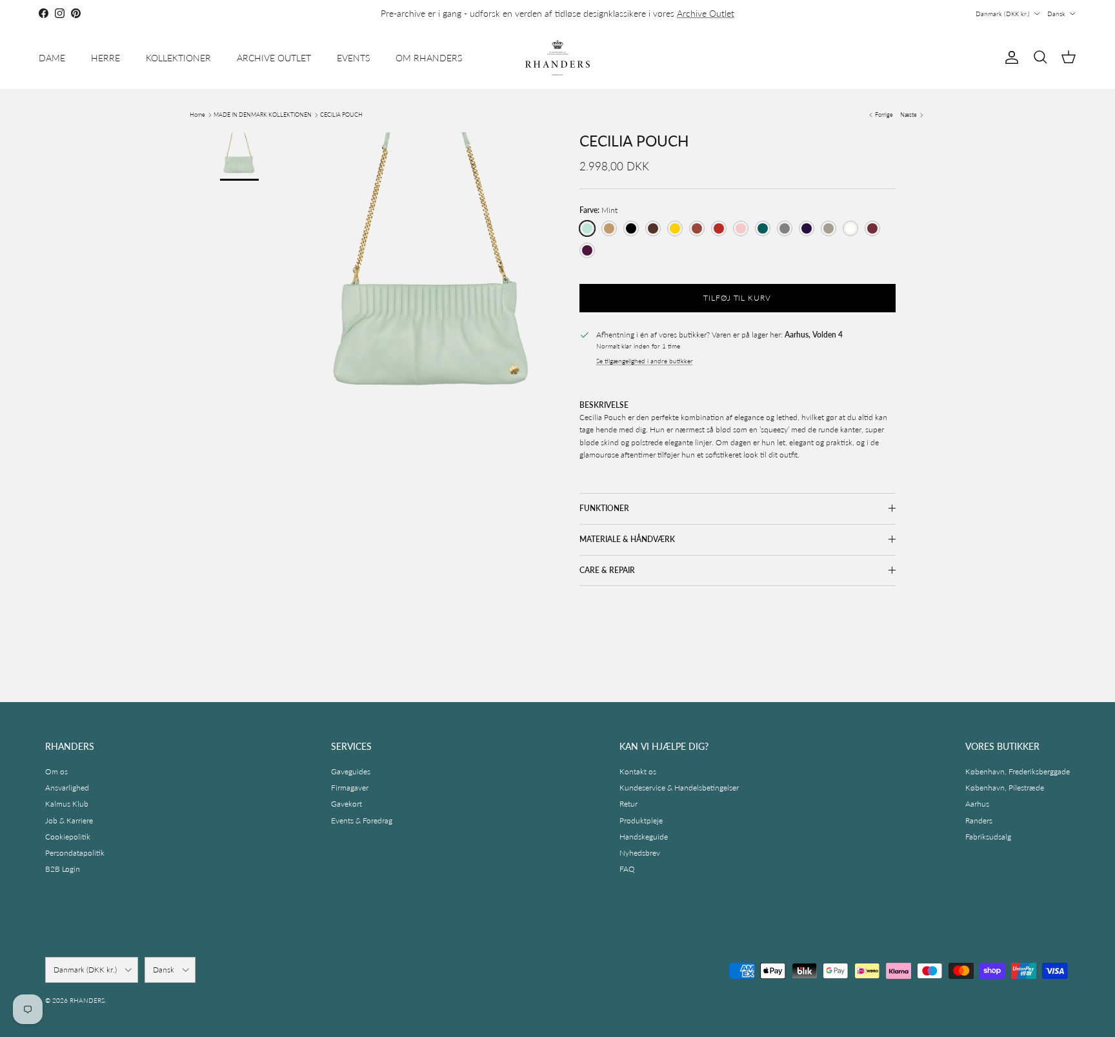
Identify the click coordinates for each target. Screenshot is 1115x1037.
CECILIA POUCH (341, 114)
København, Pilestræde (1004, 787)
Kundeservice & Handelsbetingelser (679, 787)
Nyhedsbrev (639, 853)
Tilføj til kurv (737, 298)
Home (197, 114)
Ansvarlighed (67, 787)
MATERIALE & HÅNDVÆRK (627, 539)
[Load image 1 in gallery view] (430, 282)
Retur (628, 804)
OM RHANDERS (429, 57)
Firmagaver (349, 787)
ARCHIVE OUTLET (274, 57)
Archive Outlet (705, 13)
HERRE (105, 57)
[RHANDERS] (557, 58)
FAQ (627, 869)
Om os (56, 771)
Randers (978, 820)
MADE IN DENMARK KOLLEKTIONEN (263, 114)
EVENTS (353, 57)
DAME (52, 57)
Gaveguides (350, 771)
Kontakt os (637, 771)
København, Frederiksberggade (1017, 771)
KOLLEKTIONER (178, 57)
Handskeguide (643, 836)
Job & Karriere (69, 820)
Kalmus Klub (66, 804)
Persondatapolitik (75, 853)
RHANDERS (87, 1000)
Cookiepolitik (67, 836)
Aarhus (977, 804)
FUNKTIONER (604, 508)
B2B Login (62, 869)
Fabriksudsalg (988, 836)
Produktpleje (641, 820)
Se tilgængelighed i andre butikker (644, 361)
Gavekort (346, 804)
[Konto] (1009, 57)
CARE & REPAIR (607, 570)
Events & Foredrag (361, 820)
